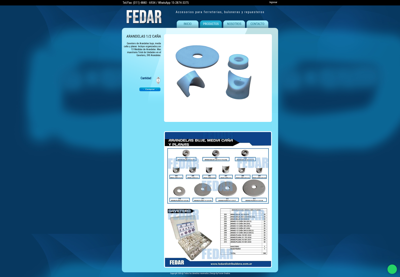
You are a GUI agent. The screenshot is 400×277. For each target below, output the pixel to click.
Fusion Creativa (224, 273)
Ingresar (273, 2)
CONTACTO (257, 24)
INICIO (188, 24)
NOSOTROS (234, 24)
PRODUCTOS (211, 24)
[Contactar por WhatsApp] (392, 269)
